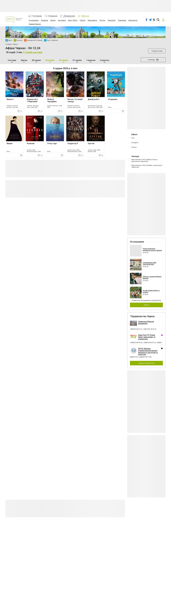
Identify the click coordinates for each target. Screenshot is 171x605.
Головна (37, 16)
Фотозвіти (62, 20)
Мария (9, 143)
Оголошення (34, 20)
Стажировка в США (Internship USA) (149, 263)
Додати (146, 305)
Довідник (69, 16)
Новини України (35, 24)
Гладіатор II (72, 143)
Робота (82, 20)
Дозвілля (44, 20)
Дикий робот (94, 99)
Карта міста (132, 20)
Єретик (91, 143)
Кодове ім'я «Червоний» (32, 100)
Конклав (30, 143)
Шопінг (53, 20)
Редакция (112, 99)
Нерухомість (92, 20)
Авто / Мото (72, 20)
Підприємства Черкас (143, 316)
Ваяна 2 (10, 99)
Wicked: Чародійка (52, 100)
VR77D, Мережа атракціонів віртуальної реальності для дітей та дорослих (148, 351)
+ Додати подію (157, 51)
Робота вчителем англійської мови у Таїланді (152, 249)
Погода (102, 20)
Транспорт (111, 20)
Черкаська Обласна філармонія (146, 322)
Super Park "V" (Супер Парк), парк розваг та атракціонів (146, 337)
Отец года (52, 143)
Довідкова (122, 20)
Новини (52, 16)
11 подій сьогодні (32, 52)
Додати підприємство (146, 363)
